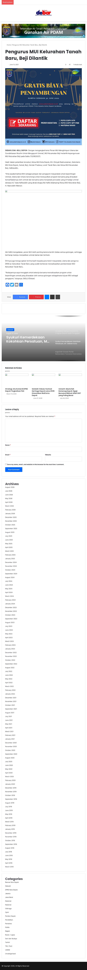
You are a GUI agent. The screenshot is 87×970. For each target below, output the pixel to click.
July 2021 (8, 716)
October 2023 (10, 615)
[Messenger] (47, 297)
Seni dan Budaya (11, 938)
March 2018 (9, 867)
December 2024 (11, 562)
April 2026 (8, 502)
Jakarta (7, 893)
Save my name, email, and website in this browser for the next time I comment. (35, 464)
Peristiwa (8, 923)
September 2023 (11, 619)
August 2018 (9, 848)
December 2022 (11, 652)
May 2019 (8, 814)
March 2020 (9, 776)
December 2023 (11, 607)
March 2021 (9, 731)
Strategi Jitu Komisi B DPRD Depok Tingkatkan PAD (16, 390)
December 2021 (10, 698)
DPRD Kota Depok (11, 890)
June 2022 (9, 675)
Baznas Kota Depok (12, 882)
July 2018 (8, 852)
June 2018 (9, 855)
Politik (7, 927)
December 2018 (10, 833)
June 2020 (9, 765)
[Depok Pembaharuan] (43, 13)
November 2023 (11, 611)
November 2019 (10, 791)
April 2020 (8, 773)
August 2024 (9, 577)
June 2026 (9, 495)
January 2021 (10, 739)
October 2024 (10, 570)
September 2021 (11, 709)
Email (7, 455)
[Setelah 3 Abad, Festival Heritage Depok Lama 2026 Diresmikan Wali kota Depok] (43, 380)
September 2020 (11, 754)
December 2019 (10, 788)
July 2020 (8, 761)
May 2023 (8, 634)
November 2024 (11, 566)
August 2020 (9, 758)
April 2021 (8, 728)
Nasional (10, 330)
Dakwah (8, 886)
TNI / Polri (8, 946)
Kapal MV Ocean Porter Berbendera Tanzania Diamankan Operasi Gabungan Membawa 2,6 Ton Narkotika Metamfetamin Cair (28, 339)
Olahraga (8, 908)
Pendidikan (9, 920)
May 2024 (8, 589)
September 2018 (11, 844)
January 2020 (10, 784)
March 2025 (9, 551)
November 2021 (10, 701)
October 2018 (10, 840)
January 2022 (10, 694)
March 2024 (9, 596)
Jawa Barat (9, 897)
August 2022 (9, 667)
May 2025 (8, 543)
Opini (7, 912)
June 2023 (9, 630)
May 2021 (8, 724)
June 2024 (9, 585)
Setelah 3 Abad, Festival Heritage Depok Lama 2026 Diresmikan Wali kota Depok (43, 392)
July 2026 (8, 491)
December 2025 (11, 517)
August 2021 (9, 713)
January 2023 (10, 649)
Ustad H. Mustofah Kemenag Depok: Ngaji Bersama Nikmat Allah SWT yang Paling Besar (70, 392)
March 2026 (9, 506)
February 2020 (10, 780)
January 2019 (10, 829)
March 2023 (9, 641)
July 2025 (8, 536)
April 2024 (8, 592)
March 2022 (9, 686)
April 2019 (8, 818)
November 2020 (11, 746)
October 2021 (10, 705)
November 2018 (10, 837)
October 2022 (10, 660)
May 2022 (8, 679)
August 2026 (9, 487)
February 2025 (10, 555)
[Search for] (84, 14)
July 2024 (8, 581)
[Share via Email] (52, 297)
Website (48, 455)
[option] (43, 338)
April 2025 (8, 547)
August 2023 (9, 622)
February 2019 (10, 825)
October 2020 (10, 750)
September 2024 (11, 574)
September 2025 (11, 528)
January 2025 (10, 558)
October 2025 (10, 525)
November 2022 (11, 656)
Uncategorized (10, 954)
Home (8, 45)
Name (8, 445)
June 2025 (9, 540)
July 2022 (8, 671)
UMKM (7, 950)
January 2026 (10, 513)
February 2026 (10, 510)
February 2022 (10, 690)
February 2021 (10, 735)
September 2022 (11, 664)
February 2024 (10, 600)
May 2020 (8, 769)
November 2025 (11, 521)
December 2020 (11, 743)
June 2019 (9, 810)
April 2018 (8, 863)
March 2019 (9, 822)
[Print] (58, 297)
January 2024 (10, 604)
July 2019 (8, 806)
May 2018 (8, 859)
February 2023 (10, 645)
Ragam (7, 931)
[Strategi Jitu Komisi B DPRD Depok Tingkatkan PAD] (16, 380)
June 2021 (9, 720)
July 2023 (8, 626)
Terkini (7, 942)
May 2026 (8, 498)
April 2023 (8, 637)
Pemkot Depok (10, 916)
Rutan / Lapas (10, 935)
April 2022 (8, 682)
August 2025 (9, 532)
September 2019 (11, 799)
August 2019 (9, 803)
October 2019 (10, 795)
